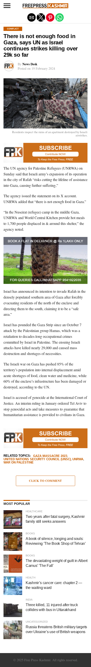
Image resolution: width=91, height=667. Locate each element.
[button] (7, 5)
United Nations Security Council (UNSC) (37, 459)
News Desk (29, 64)
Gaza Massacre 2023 (50, 456)
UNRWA (77, 459)
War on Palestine (19, 462)
